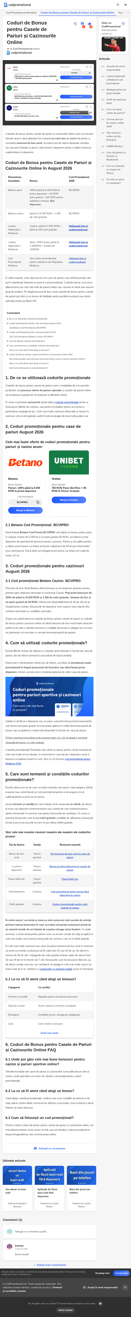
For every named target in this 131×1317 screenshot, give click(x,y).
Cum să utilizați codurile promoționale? (27, 341)
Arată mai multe (49, 1033)
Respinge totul (102, 1273)
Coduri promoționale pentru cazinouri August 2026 (32, 332)
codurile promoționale (66, 402)
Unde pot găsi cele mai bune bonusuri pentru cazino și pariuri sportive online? (49, 359)
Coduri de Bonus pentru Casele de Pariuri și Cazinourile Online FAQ (40, 354)
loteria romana (66, 1310)
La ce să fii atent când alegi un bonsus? (31, 350)
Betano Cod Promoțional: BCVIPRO (29, 328)
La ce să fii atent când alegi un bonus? (31, 363)
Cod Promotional (22, 48)
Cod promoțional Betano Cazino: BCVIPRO (33, 337)
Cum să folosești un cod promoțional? (30, 368)
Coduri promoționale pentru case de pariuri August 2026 (35, 323)
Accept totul (121, 1273)
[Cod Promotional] (17, 5)
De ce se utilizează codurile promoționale (28, 319)
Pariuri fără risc (70, 879)
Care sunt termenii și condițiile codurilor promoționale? (34, 346)
